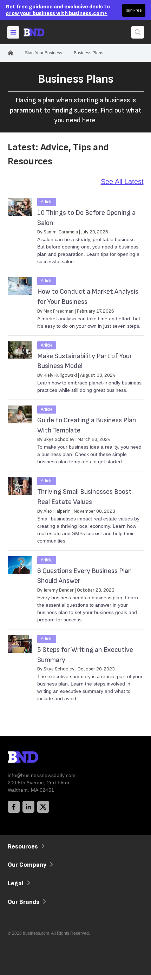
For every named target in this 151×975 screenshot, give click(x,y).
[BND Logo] (37, 758)
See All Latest (122, 181)
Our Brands (23, 902)
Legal (16, 883)
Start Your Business (43, 52)
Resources (23, 846)
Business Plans (88, 52)
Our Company (27, 864)
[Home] (40, 32)
